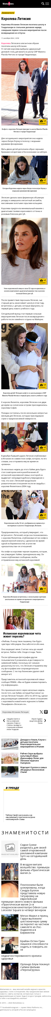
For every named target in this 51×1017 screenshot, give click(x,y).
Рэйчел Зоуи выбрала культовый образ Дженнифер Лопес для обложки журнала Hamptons (31, 758)
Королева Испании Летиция (15, 712)
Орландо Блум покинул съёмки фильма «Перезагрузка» (34, 967)
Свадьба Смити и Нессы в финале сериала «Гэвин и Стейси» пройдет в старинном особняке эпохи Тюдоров (13, 724)
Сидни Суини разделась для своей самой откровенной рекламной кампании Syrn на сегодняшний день (33, 851)
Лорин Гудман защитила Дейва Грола (37, 721)
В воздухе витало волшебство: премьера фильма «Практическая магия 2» (34, 869)
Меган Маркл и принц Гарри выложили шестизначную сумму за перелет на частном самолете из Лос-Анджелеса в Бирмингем (34, 924)
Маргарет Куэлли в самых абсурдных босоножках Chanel (33, 769)
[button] (42, 4)
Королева (6, 43)
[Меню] (47, 3)
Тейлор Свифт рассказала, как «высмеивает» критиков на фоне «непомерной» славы (20, 817)
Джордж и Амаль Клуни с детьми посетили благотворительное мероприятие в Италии (33, 743)
